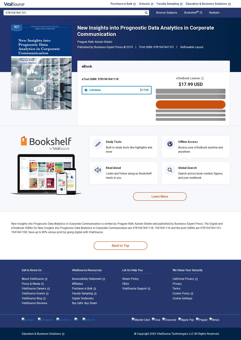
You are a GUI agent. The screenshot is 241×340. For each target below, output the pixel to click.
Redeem (214, 12)
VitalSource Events (34, 293)
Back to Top (120, 245)
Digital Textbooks (83, 298)
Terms (176, 288)
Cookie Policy (181, 293)
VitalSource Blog (32, 298)
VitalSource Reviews (34, 303)
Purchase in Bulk (122, 3)
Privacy (177, 283)
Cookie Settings (182, 298)
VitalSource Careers (34, 288)
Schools (144, 3)
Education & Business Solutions (207, 3)
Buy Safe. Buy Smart (84, 303)
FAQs (125, 283)
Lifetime (119, 90)
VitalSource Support (134, 288)
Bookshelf (191, 12)
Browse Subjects (166, 12)
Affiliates (77, 283)
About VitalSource (33, 278)
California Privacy (184, 278)
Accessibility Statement (87, 278)
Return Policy (130, 278)
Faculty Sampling (168, 3)
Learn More (160, 196)
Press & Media (31, 283)
